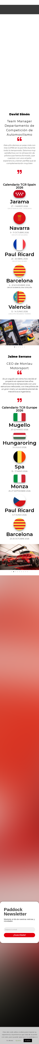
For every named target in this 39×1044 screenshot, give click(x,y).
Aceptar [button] (28, 1040)
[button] (2, 332)
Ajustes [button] (18, 1040)
